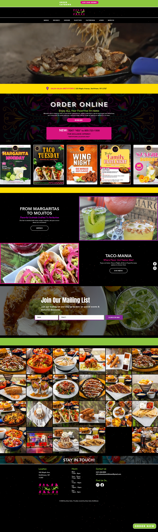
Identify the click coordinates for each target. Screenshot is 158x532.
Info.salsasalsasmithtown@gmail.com (108, 474)
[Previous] (8, 311)
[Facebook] (155, 264)
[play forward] (155, 164)
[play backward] (2, 164)
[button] (15, 164)
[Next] (150, 311)
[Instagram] (155, 268)
